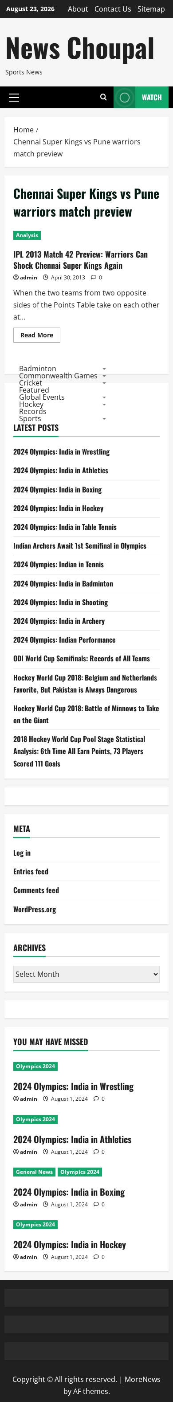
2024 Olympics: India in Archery (59, 620)
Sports (30, 418)
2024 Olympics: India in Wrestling (61, 451)
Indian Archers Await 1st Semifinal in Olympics (79, 545)
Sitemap (151, 9)
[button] (14, 97)
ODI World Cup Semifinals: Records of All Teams (81, 658)
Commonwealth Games (58, 376)
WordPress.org (34, 909)
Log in (22, 852)
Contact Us (112, 9)
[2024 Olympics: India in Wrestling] (86, 1066)
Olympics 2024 (35, 1066)
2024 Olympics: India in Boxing (57, 489)
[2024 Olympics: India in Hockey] (86, 1224)
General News (34, 1172)
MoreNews (143, 1379)
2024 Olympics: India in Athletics (60, 470)
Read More (40, 336)
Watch (152, 97)
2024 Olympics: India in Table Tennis (65, 526)
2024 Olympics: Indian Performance (64, 639)
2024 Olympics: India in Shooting (60, 602)
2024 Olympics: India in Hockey (58, 508)
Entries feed (30, 871)
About (78, 9)
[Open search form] (103, 97)
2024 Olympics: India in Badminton (63, 583)
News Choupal (79, 46)
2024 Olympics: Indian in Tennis (58, 564)
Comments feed (36, 890)
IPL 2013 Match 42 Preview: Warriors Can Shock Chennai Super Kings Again (80, 259)
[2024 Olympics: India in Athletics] (86, 1119)
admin (28, 277)
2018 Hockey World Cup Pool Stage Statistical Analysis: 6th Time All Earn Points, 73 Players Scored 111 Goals (79, 751)
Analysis (27, 235)
